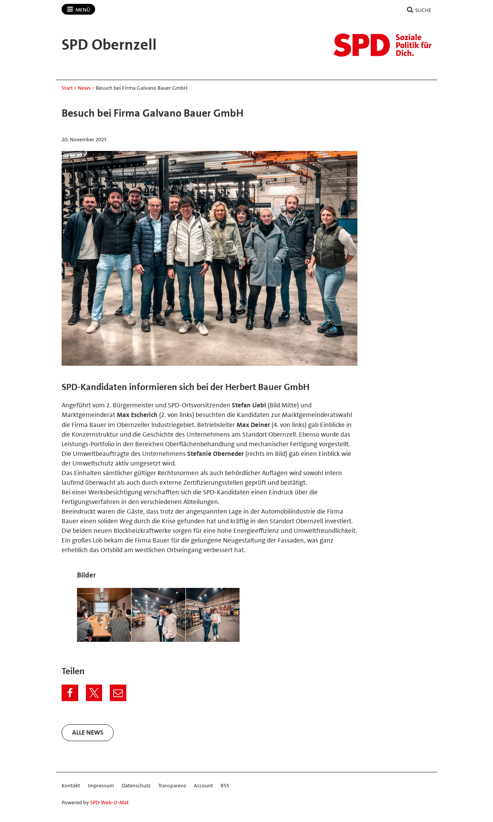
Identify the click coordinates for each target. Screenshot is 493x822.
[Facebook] (70, 693)
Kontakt (71, 785)
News (84, 87)
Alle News (88, 732)
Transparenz (172, 785)
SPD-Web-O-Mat (109, 802)
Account (203, 785)
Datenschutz (136, 785)
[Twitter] (94, 693)
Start (67, 87)
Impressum (101, 785)
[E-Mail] (118, 693)
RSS (225, 785)
